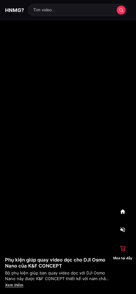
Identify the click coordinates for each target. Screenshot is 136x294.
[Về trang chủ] (122, 211)
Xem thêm (14, 285)
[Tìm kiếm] (121, 10)
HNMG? (14, 10)
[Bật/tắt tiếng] (122, 230)
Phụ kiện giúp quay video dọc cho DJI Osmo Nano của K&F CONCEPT (55, 263)
